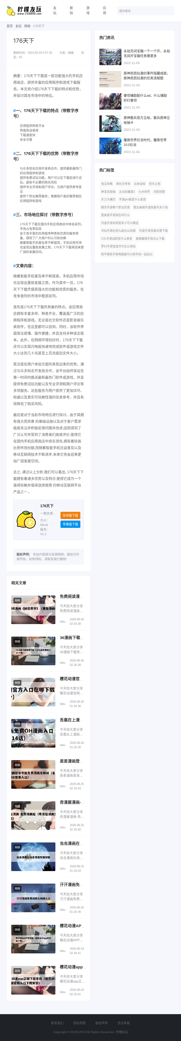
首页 (10, 26)
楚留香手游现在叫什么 (115, 215)
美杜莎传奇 (123, 183)
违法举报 (123, 1023)
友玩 (55, 10)
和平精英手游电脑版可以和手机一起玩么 (127, 254)
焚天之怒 (154, 183)
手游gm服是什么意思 (132, 199)
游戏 (88, 10)
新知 (71, 10)
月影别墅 (159, 191)
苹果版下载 (70, 524)
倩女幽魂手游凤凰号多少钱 (150, 207)
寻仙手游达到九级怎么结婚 (118, 230)
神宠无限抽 (108, 191)
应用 (104, 10)
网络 (27, 26)
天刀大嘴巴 (108, 199)
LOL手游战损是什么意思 (116, 238)
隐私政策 (79, 1023)
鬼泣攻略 (107, 183)
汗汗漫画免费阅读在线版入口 (85, 885)
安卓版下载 (70, 515)
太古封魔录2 (127, 191)
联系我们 (57, 1023)
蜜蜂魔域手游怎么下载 (150, 238)
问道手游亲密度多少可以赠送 (119, 223)
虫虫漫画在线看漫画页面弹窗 (85, 843)
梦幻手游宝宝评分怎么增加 (118, 246)
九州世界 (144, 191)
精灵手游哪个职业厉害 (115, 207)
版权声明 (101, 1023)
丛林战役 (139, 183)
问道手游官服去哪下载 (153, 230)
